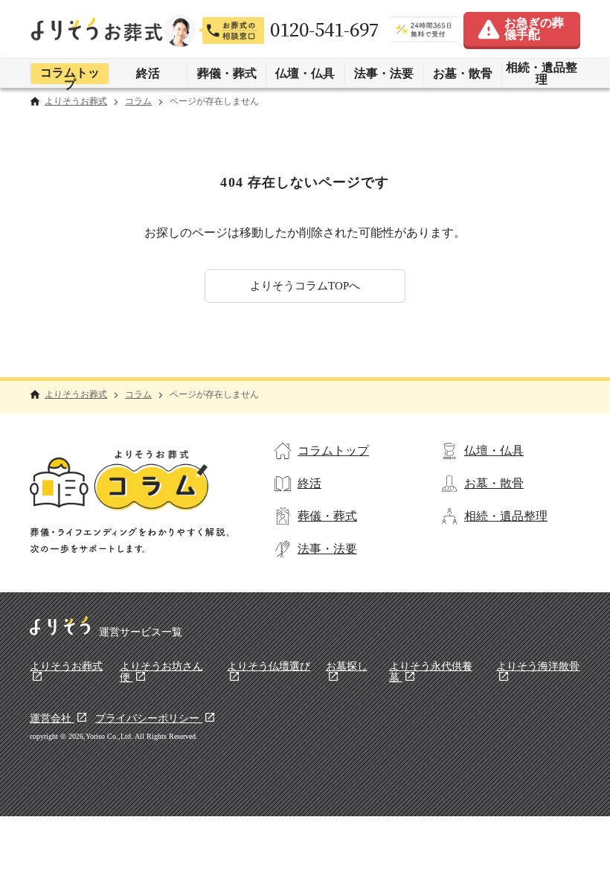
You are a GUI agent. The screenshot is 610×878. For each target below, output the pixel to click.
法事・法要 (384, 73)
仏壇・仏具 (305, 73)
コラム (138, 101)
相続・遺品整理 (541, 73)
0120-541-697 (324, 29)
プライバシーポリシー (148, 718)
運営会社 (52, 718)
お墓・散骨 (462, 73)
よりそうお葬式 (76, 101)
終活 (148, 73)
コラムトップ (70, 75)
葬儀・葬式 (227, 73)
